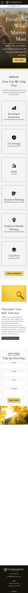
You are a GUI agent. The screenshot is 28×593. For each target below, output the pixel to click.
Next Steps (14, 400)
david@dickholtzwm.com (14, 576)
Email (14, 371)
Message (14, 388)
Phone (14, 380)
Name (14, 362)
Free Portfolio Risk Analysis (10, 338)
